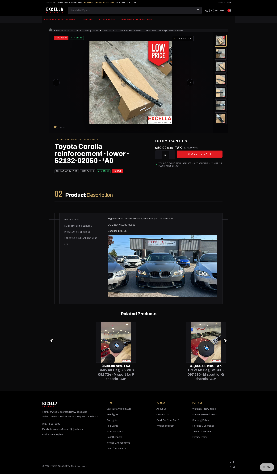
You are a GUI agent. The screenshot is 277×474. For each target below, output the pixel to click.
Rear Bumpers (114, 437)
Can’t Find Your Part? (167, 420)
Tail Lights (111, 420)
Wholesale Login (165, 426)
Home (56, 30)
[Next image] (190, 82)
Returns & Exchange (203, 426)
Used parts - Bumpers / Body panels (81, 30)
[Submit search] (198, 10)
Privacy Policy (199, 437)
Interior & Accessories (137, 19)
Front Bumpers (114, 431)
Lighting (87, 19)
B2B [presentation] (66, 244)
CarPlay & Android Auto (59, 19)
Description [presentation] (71, 219)
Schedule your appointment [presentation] (81, 238)
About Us (161, 409)
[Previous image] (56, 82)
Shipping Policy (200, 420)
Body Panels (107, 19)
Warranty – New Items (204, 409)
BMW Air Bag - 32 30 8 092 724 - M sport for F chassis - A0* (71, 374)
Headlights (112, 414)
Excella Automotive (60, 466)
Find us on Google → (52, 434)
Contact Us (162, 414)
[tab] (83, 220)
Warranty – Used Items (204, 414)
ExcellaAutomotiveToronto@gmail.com (62, 429)
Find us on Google (224, 2)
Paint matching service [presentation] (78, 226)
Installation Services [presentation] (77, 232)
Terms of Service (201, 431)
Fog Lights (112, 426)
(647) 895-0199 (51, 424)
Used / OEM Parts (116, 448)
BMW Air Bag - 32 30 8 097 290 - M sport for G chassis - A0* (161, 374)
